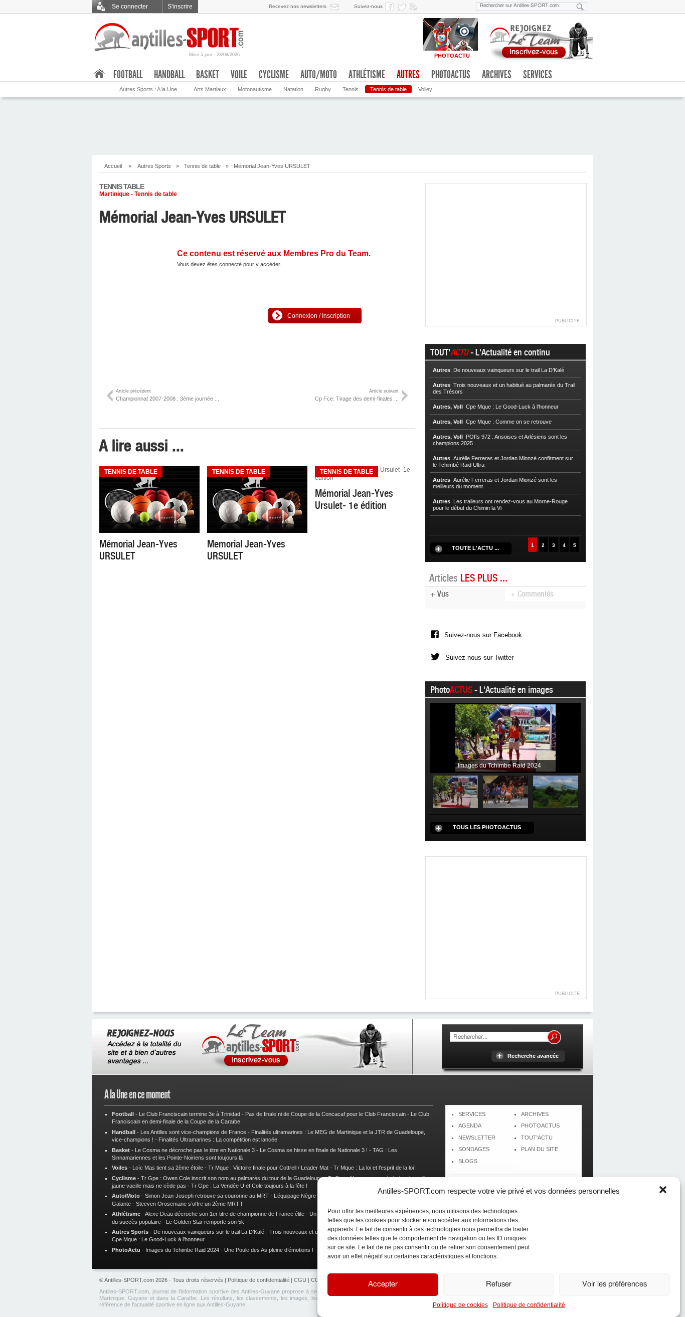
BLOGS (467, 1161)
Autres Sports (154, 166)
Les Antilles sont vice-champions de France (193, 1132)
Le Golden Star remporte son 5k (205, 1222)
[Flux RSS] (415, 6)
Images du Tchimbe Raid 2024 (182, 1250)
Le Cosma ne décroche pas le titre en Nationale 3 (195, 1150)
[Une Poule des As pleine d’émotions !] (505, 791)
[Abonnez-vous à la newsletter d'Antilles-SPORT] (336, 6)
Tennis (350, 89)
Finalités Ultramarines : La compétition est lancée (217, 1140)
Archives (496, 74)
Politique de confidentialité (529, 1304)
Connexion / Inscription (318, 315)
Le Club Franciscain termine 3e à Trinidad (189, 1114)
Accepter (383, 1284)
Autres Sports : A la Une (148, 89)
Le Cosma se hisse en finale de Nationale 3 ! (314, 1150)
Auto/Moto (318, 74)
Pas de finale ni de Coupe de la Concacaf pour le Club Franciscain (325, 1114)
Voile (239, 74)
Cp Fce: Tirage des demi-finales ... (357, 395)
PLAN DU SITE (539, 1149)
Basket (207, 74)
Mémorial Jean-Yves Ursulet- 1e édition (354, 499)
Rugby (323, 89)
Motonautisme (255, 89)
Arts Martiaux (210, 89)
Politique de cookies (460, 1304)
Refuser (498, 1284)
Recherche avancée (533, 1056)
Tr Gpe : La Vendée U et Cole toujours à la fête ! (249, 1186)
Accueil (113, 166)
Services (537, 74)
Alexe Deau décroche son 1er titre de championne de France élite (224, 1214)
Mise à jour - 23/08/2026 (214, 54)
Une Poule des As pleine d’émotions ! (268, 1250)
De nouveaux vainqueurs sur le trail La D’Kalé (208, 1232)
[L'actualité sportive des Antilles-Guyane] (169, 37)
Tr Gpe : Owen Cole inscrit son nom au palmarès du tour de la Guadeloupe (232, 1178)
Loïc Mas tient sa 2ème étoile (167, 1168)
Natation (293, 89)
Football (127, 74)
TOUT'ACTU (537, 1138)
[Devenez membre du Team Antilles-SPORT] (538, 39)
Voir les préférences (614, 1284)
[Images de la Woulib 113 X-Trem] (555, 791)
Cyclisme (274, 74)
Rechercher (554, 1037)
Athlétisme (367, 74)
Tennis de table (388, 89)
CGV (317, 1280)
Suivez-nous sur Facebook (483, 635)
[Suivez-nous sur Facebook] (391, 6)
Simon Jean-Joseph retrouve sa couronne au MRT (207, 1196)
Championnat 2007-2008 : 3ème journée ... (167, 395)
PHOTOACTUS (540, 1125)
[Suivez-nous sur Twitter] (403, 6)
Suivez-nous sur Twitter (479, 657)
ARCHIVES (535, 1114)
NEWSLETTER (476, 1138)
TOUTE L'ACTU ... (475, 548)
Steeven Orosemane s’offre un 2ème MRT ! (189, 1204)
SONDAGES (473, 1149)
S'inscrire (180, 6)
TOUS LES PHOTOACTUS (487, 827)
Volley (425, 89)
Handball (169, 74)
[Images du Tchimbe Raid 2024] (505, 737)
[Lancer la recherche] (580, 7)
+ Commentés (532, 594)
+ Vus (439, 594)
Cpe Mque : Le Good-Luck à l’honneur (158, 1239)
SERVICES (471, 1114)
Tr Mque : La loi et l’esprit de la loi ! (375, 1168)
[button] (664, 1191)
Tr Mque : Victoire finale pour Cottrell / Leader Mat (268, 1168)
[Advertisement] (342, 124)
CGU (300, 1280)
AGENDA (469, 1125)
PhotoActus (450, 74)
